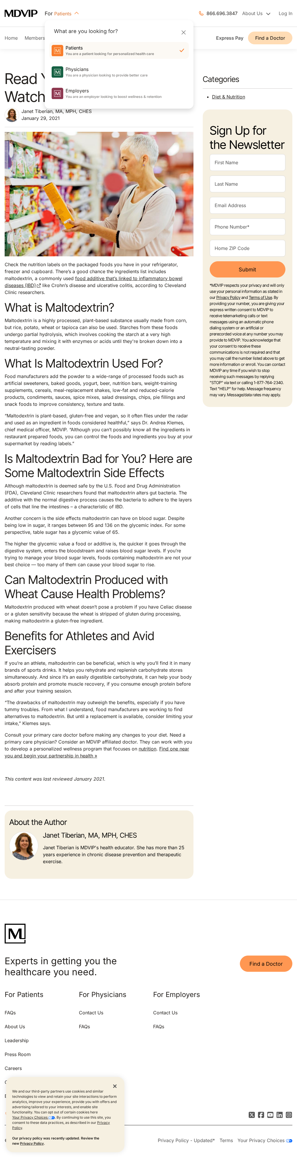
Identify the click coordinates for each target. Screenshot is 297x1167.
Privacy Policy (32, 1143)
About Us (15, 1026)
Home (11, 38)
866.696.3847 (222, 13)
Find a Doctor (270, 38)
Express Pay (229, 38)
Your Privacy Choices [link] (262, 1140)
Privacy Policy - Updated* (186, 1140)
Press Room (18, 1054)
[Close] (183, 32)
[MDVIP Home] (25, 13)
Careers (13, 1068)
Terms (226, 1140)
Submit (247, 269)
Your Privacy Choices (30, 1117)
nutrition (147, 749)
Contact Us (91, 1013)
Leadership (17, 1040)
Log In (285, 13)
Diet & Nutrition (228, 97)
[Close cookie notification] (114, 1086)
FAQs (10, 1013)
